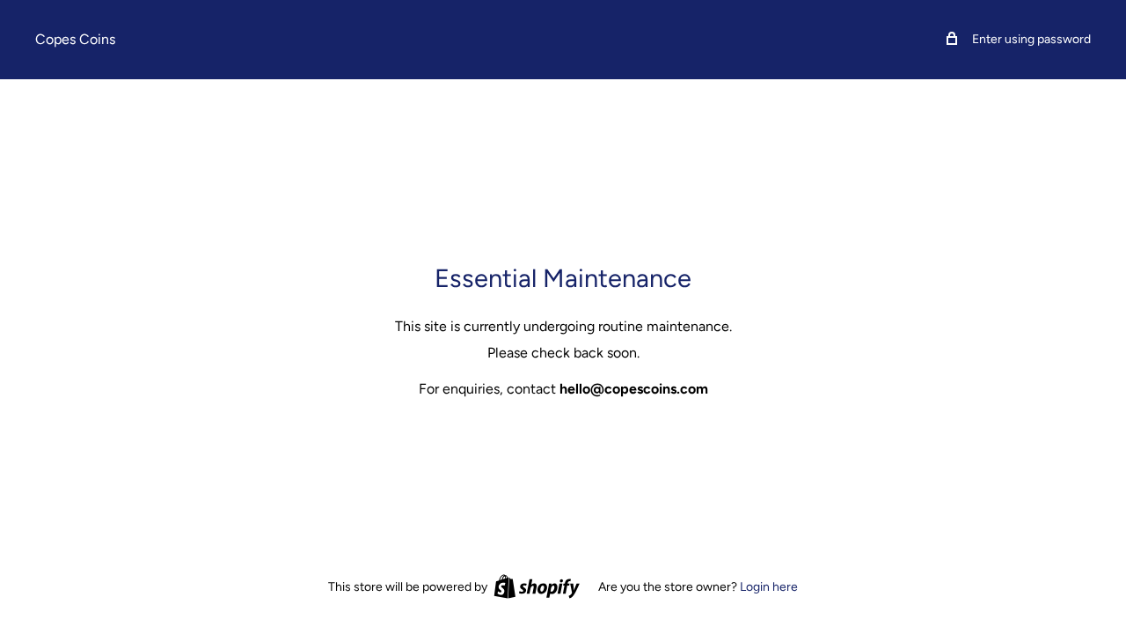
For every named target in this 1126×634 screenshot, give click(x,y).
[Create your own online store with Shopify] (537, 586)
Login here (769, 586)
